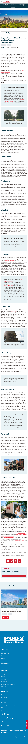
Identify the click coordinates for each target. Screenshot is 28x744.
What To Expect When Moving (8, 705)
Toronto (3, 44)
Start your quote (14, 576)
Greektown (13, 311)
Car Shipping (4, 681)
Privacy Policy (4, 732)
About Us (3, 661)
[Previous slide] (11, 627)
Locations (3, 702)
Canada (9, 44)
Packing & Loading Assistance (8, 684)
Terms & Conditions (6, 728)
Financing (3, 679)
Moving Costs (4, 697)
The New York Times (10, 260)
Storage (3, 676)
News (2, 666)
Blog (2, 707)
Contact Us (3, 658)
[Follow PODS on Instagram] (5, 714)
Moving (3, 674)
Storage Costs (4, 700)
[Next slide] (16, 627)
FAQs (2, 694)
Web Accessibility (5, 725)
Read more (5, 617)
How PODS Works (5, 653)
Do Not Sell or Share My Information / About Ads (13, 730)
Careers (3, 655)
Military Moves (4, 686)
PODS (3, 47)
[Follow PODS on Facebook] (2, 714)
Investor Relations (5, 663)
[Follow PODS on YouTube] (8, 714)
